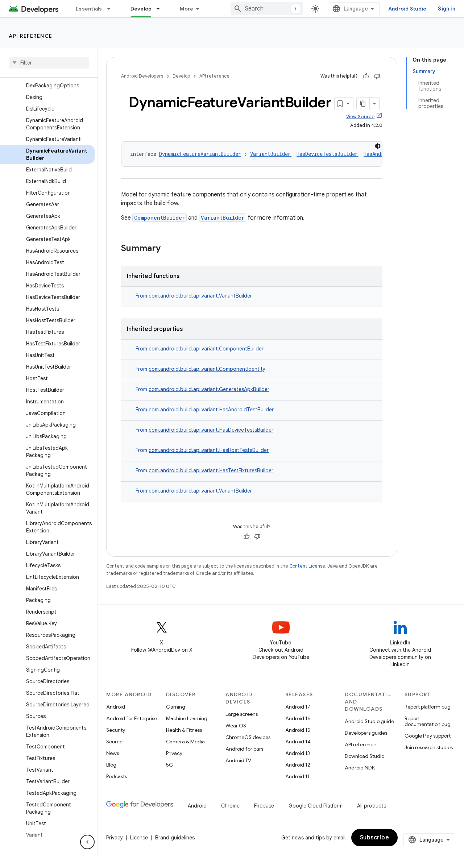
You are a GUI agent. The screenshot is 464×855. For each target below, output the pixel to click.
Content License (307, 566)
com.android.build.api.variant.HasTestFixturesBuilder (211, 470)
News (112, 753)
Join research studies (429, 747)
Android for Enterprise (131, 718)
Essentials (89, 8)
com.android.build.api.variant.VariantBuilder (200, 295)
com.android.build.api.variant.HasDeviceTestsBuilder (211, 430)
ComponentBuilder (159, 217)
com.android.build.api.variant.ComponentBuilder (206, 348)
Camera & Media (185, 741)
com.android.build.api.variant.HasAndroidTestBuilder (211, 409)
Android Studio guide (369, 721)
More (186, 8)
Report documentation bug (428, 721)
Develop (141, 8)
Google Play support (428, 735)
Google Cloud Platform (316, 805)
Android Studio (407, 8)
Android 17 (297, 706)
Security (115, 730)
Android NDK (360, 767)
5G (169, 764)
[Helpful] (366, 76)
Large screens (241, 714)
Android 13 (297, 753)
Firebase (264, 805)
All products (371, 805)
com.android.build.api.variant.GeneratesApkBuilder (209, 389)
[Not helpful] (377, 76)
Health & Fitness (184, 730)
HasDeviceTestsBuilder (327, 153)
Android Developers (142, 76)
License (139, 838)
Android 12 (297, 764)
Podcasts (116, 776)
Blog (111, 764)
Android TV (238, 760)
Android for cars (244, 749)
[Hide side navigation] (87, 842)
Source (114, 741)
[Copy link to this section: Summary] (168, 249)
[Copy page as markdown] (363, 103)
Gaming (175, 706)
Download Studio (364, 756)
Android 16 (298, 718)
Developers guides (366, 733)
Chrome (230, 805)
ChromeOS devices (247, 737)
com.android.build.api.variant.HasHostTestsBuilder (209, 450)
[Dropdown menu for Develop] (161, 8)
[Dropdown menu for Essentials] (112, 8)
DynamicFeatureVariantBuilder (200, 153)
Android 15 (297, 730)
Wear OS (235, 725)
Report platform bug (428, 706)
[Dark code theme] (377, 146)
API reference (31, 36)
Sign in (446, 8)
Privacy (174, 753)
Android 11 (297, 776)
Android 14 (298, 741)
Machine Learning (186, 718)
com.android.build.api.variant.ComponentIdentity (207, 369)
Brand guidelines (175, 838)
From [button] (194, 295)
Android (115, 706)
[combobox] (267, 8)
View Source (360, 116)
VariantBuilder (270, 153)
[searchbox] (49, 63)
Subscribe (374, 837)
